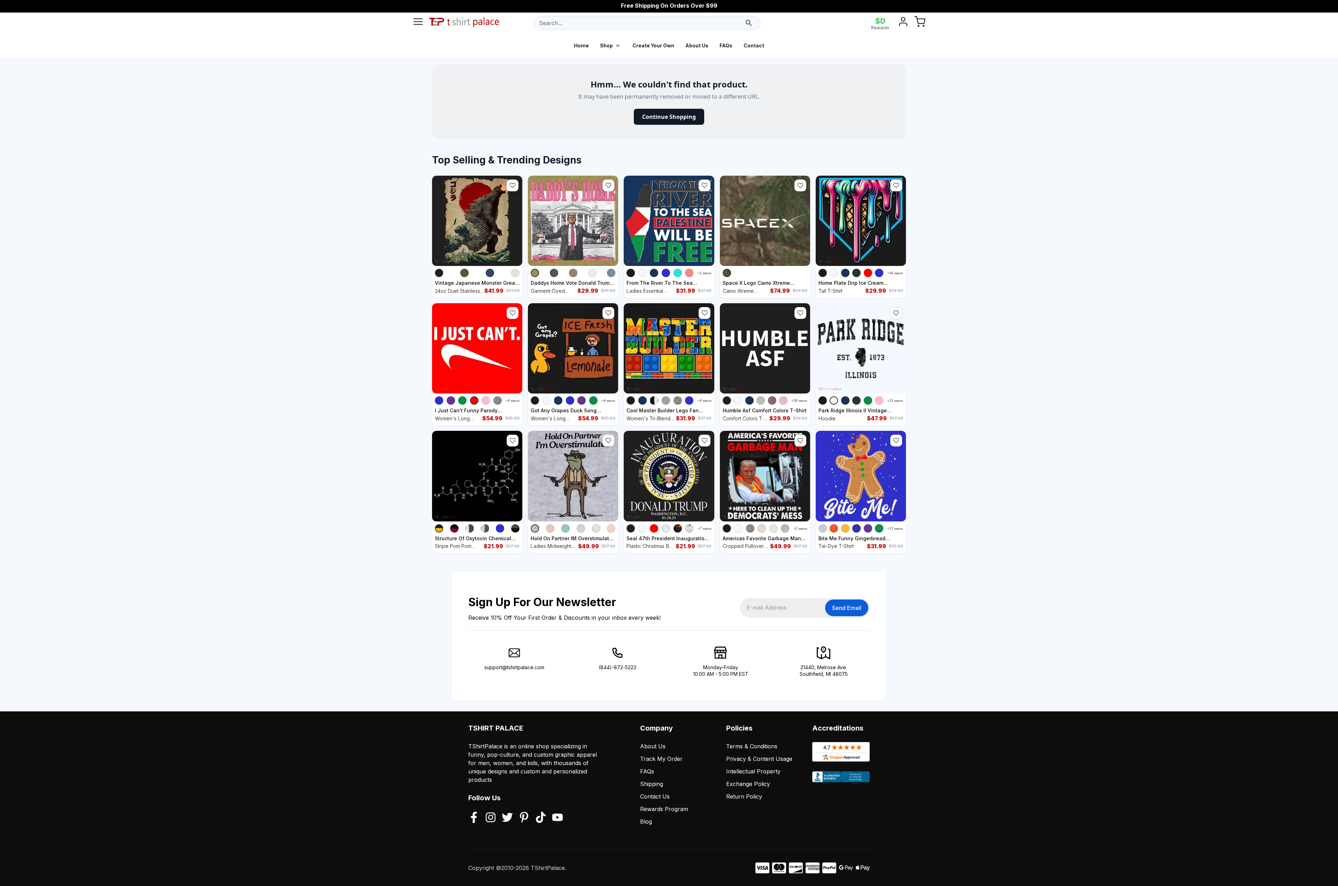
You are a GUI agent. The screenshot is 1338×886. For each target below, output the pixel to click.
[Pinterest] (524, 818)
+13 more (895, 528)
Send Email (846, 607)
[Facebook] (473, 818)
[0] (920, 23)
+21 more (895, 400)
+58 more (799, 400)
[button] (512, 185)
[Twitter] (507, 818)
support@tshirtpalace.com (514, 667)
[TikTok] (540, 818)
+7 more (705, 528)
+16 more (895, 273)
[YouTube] (557, 818)
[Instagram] (490, 818)
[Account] (903, 23)
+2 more (705, 273)
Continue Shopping (669, 117)
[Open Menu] (418, 23)
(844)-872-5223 (617, 667)
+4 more (513, 400)
